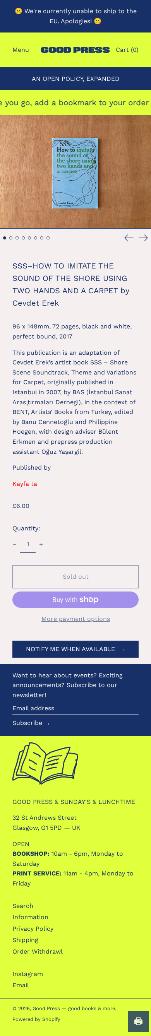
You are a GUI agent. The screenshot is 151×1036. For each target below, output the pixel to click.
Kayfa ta (24, 483)
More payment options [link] (75, 618)
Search (22, 905)
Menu (20, 49)
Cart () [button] (127, 49)
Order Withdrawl (37, 951)
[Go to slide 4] (23, 237)
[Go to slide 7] (41, 237)
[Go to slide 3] (17, 237)
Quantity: (26, 528)
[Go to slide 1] (4, 237)
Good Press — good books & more (74, 1008)
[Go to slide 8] (48, 237)
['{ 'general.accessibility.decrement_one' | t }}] (14, 544)
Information (30, 917)
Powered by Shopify (36, 1019)
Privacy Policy (32, 928)
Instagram (27, 974)
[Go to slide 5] (29, 237)
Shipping (25, 940)
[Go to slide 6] (35, 237)
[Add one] (41, 544)
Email (20, 985)
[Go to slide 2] (10, 237)
